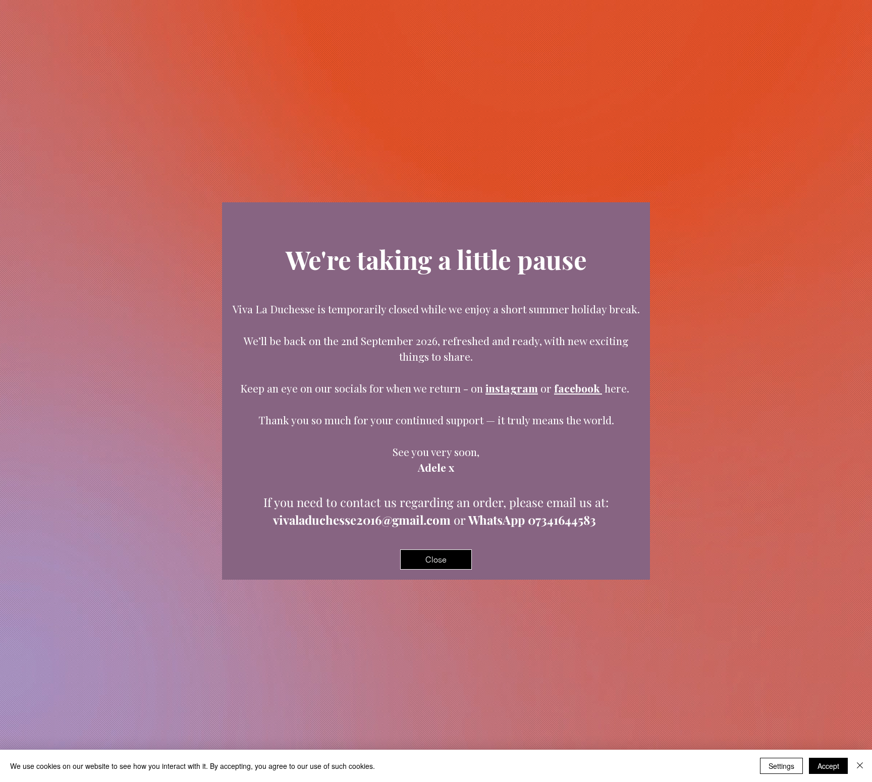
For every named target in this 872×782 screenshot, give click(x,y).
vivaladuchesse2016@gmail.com (362, 520)
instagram (511, 388)
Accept (828, 766)
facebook (578, 388)
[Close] (860, 766)
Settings (781, 766)
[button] (436, 559)
